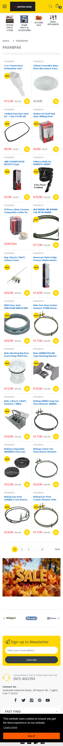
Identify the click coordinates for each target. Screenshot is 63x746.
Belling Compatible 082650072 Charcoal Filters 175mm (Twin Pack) (15, 450)
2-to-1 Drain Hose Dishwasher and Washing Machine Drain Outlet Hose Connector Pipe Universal (16, 67)
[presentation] (4, 618)
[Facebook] (15, 701)
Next (57, 549)
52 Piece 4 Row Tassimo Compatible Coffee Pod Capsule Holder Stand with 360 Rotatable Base (16, 211)
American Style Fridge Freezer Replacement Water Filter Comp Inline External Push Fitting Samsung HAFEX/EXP (45, 259)
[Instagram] (32, 701)
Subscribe (31, 659)
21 (42, 549)
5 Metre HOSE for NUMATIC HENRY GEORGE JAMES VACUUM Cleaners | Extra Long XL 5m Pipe (45, 163)
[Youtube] (48, 701)
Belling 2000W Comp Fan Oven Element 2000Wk (46, 402)
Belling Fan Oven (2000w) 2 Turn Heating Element (16, 498)
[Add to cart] (27, 101)
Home (6, 40)
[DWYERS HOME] (22, 6)
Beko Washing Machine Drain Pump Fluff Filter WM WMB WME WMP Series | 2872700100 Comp (16, 355)
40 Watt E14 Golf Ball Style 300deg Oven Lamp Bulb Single (44, 115)
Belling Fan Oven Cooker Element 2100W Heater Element (45, 498)
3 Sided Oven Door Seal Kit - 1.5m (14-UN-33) (16, 115)
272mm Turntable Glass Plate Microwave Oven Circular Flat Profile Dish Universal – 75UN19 (46, 67)
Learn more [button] (10, 727)
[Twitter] (24, 701)
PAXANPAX (9, 61)
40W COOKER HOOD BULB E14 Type (14, 163)
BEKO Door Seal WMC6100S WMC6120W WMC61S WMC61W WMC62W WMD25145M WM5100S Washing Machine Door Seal (16, 307)
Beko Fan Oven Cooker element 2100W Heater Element (45, 307)
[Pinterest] (40, 701)
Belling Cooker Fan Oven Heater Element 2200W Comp (44, 450)
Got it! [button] (31, 736)
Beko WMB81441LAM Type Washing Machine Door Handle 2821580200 (46, 355)
